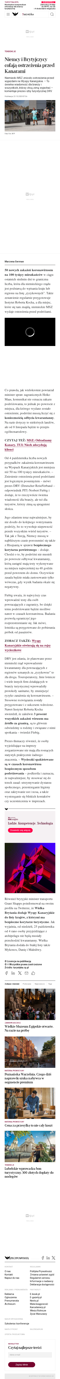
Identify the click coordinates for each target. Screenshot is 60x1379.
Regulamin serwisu (40, 1278)
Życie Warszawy (38, 1314)
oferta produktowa (15, 1334)
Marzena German (14, 261)
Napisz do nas (12, 1278)
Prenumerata (12, 1300)
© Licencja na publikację (18, 961)
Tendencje (10, 51)
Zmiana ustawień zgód (42, 1274)
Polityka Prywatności (41, 1271)
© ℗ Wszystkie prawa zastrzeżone (23, 964)
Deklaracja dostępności (42, 1284)
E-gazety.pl (36, 1297)
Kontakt (9, 1274)
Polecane (27, 984)
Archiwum (10, 1304)
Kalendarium (36, 1329)
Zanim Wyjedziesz (13, 1023)
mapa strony (11, 1329)
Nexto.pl (34, 1300)
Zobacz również (12, 984)
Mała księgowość (39, 1304)
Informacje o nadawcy (41, 1281)
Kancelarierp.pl (38, 1307)
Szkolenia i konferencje (17, 1323)
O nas (8, 1271)
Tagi (50, 984)
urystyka (28, 14)
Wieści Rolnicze (38, 1310)
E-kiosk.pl (35, 1294)
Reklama (9, 1294)
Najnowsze (40, 984)
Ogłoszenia (11, 1297)
